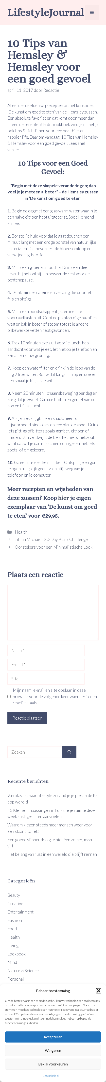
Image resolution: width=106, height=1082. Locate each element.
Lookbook (16, 953)
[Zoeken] (69, 752)
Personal (15, 979)
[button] (98, 990)
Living (12, 945)
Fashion (14, 920)
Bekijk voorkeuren (53, 1064)
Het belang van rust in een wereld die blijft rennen (52, 854)
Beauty (13, 895)
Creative (15, 903)
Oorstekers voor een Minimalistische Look (53, 547)
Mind (12, 962)
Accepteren (53, 1037)
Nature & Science (23, 970)
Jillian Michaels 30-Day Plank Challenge (51, 539)
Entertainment (20, 911)
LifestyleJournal (45, 12)
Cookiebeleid (50, 1076)
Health (20, 532)
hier (63, 497)
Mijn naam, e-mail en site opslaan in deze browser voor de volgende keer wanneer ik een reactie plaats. (55, 696)
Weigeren (53, 1050)
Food (12, 928)
